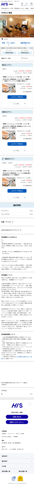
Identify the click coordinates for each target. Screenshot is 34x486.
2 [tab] (15, 36)
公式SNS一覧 (20, 449)
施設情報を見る (25, 43)
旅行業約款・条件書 (6, 443)
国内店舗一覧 (23, 471)
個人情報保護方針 (17, 443)
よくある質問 (12, 449)
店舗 (22, 5)
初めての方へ (5, 449)
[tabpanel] (17, 26)
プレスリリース (11, 433)
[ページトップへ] (30, 403)
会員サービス (26, 5)
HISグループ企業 (20, 433)
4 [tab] (18, 36)
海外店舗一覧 (6, 471)
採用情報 (15, 436)
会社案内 (4, 433)
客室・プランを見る (8, 43)
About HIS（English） (7, 436)
